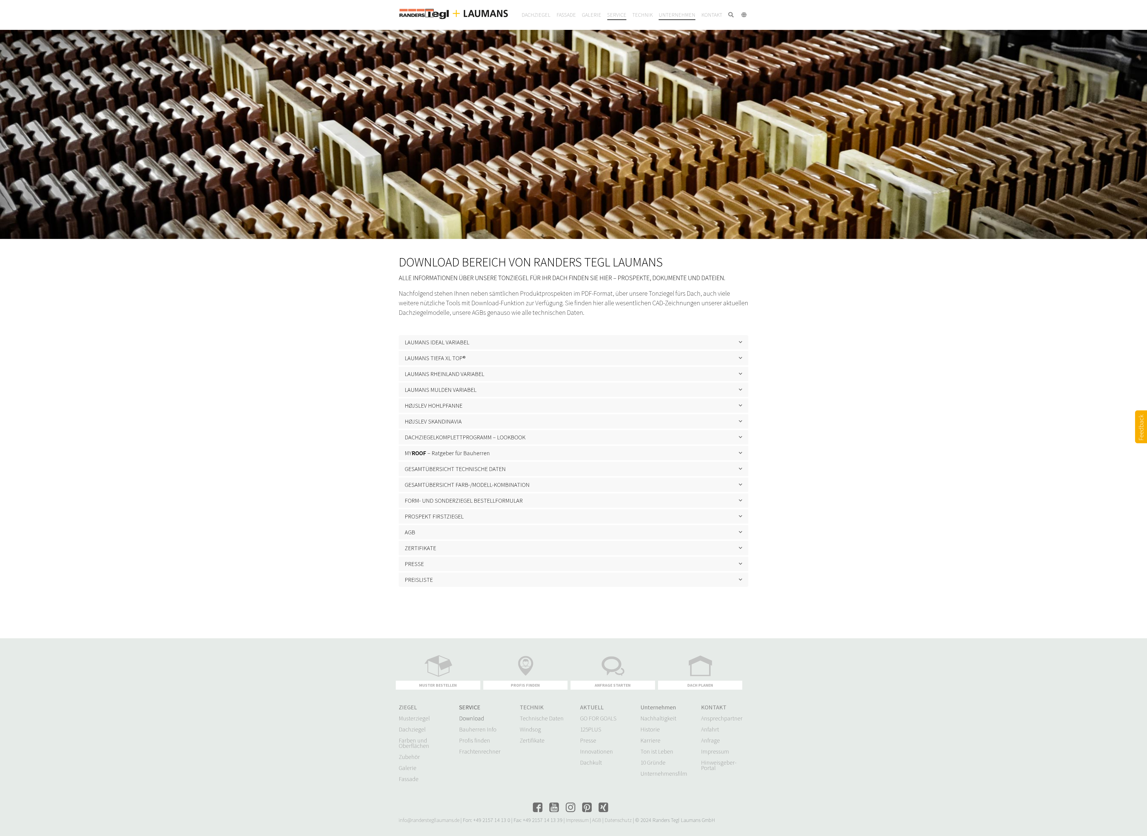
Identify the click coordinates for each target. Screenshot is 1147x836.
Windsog (530, 729)
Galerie (407, 768)
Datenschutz (618, 820)
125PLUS (590, 729)
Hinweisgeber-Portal (719, 765)
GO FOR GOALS (598, 718)
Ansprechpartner (722, 718)
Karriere (650, 740)
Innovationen (596, 751)
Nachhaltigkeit (658, 718)
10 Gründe (652, 762)
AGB (596, 820)
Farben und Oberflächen (414, 743)
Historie (650, 729)
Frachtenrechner (480, 751)
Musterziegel (414, 718)
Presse (588, 740)
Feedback (1141, 435)
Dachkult (591, 762)
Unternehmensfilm (663, 773)
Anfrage (710, 740)
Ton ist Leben (656, 751)
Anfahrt (710, 729)
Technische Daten (542, 718)
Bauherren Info (477, 729)
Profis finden (474, 740)
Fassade (408, 779)
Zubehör (409, 757)
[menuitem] (536, 14)
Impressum (715, 751)
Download (471, 718)
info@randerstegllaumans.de (429, 820)
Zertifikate (532, 740)
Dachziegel (412, 729)
